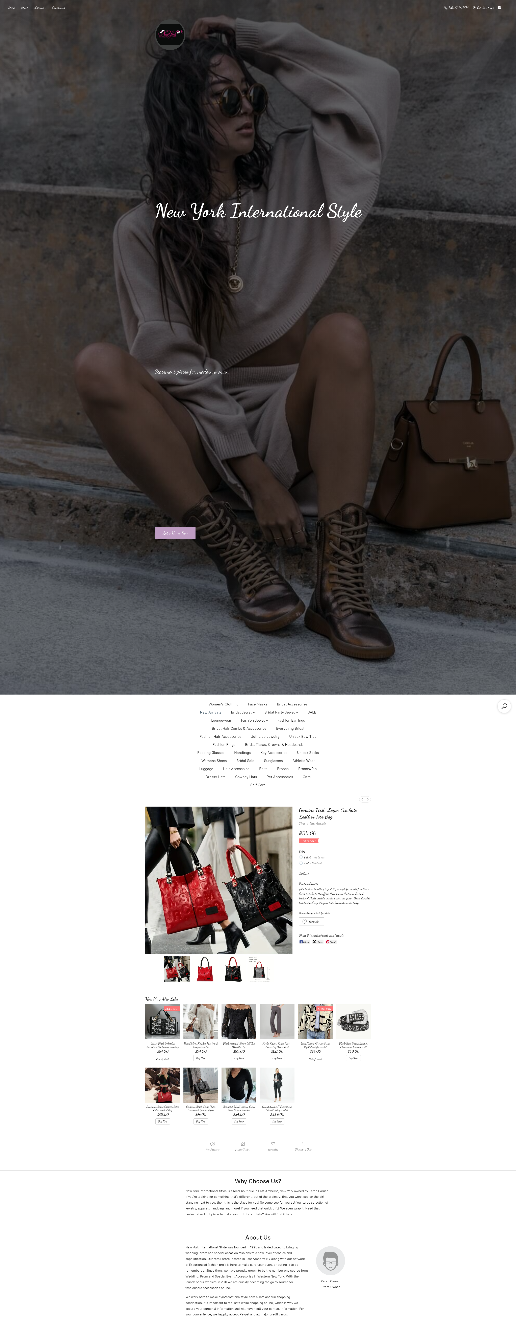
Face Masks (257, 704)
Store (11, 7)
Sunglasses (273, 761)
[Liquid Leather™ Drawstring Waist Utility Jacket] (277, 1085)
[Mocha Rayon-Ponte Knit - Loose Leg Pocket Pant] (277, 1021)
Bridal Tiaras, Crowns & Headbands (274, 744)
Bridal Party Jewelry (281, 712)
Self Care (258, 785)
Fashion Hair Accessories (220, 736)
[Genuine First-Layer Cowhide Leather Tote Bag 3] (261, 969)
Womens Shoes (214, 761)
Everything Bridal (290, 728)
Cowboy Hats (246, 777)
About (24, 7)
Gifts (307, 777)
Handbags (242, 752)
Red (313, 863)
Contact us (58, 7)
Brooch (283, 769)
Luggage (206, 769)
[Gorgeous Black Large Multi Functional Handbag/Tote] (200, 1085)
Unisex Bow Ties (302, 736)
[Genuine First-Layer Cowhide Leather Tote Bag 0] (177, 969)
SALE (312, 712)
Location (40, 7)
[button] (312, 921)
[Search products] (504, 706)
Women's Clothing (223, 704)
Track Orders (243, 1149)
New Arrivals (210, 712)
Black (314, 857)
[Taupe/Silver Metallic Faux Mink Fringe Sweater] (200, 1021)
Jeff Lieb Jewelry (265, 736)
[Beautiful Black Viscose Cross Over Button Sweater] (239, 1085)
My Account (213, 1149)
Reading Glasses (211, 752)
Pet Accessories (280, 777)
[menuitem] (362, 799)
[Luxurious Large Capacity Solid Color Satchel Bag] (162, 1085)
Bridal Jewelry (243, 712)
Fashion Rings (224, 744)
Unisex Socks (308, 752)
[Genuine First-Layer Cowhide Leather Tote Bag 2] (233, 969)
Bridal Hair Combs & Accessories (239, 728)
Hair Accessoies (236, 769)
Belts (263, 769)
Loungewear (221, 720)
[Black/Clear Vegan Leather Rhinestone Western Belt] (353, 1021)
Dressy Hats (216, 777)
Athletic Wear (303, 761)
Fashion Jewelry (254, 720)
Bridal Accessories (292, 704)
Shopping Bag (303, 1149)
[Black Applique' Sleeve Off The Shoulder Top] (239, 1021)
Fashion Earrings (291, 720)
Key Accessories (273, 752)
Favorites (273, 1149)
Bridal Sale (245, 761)
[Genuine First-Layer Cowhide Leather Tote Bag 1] (205, 969)
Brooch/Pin (307, 769)
